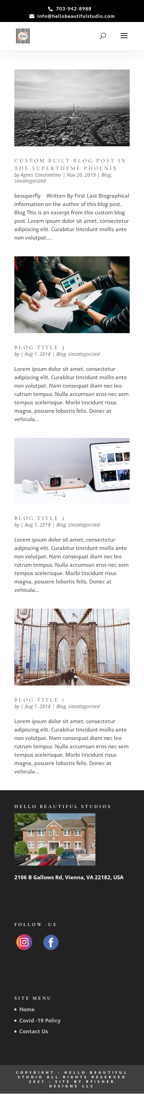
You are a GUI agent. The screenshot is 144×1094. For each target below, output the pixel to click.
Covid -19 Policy (40, 1020)
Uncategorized (30, 180)
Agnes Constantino (41, 174)
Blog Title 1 (39, 699)
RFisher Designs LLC (82, 1083)
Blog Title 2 (40, 518)
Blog (106, 174)
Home (27, 1009)
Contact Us (33, 1031)
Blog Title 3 (40, 347)
